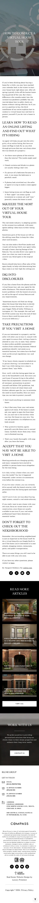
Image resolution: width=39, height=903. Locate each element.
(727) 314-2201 (11, 796)
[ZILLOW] (27, 867)
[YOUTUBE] (22, 867)
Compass (33, 833)
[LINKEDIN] (17, 867)
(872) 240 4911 (11, 790)
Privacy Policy (27, 890)
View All (20, 704)
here (12, 563)
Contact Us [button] (19, 753)
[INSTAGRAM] (12, 867)
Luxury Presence (19, 880)
